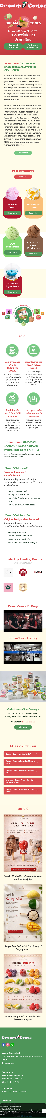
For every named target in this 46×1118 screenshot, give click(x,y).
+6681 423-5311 (20, 1091)
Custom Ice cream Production (33, 245)
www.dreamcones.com (12, 1078)
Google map (9, 1063)
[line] (12, 1045)
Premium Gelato (12, 206)
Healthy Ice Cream (33, 206)
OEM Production (12, 245)
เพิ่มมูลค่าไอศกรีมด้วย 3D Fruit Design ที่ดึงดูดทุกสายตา (23, 948)
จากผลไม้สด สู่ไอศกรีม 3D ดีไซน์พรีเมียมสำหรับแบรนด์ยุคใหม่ (23, 1018)
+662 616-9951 (12, 1082)
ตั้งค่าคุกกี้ (34, 1111)
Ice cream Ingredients (12, 285)
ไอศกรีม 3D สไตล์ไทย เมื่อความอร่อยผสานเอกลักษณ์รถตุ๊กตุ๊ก (23, 878)
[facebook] (4, 1045)
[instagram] (8, 1045)
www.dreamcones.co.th (12, 1075)
